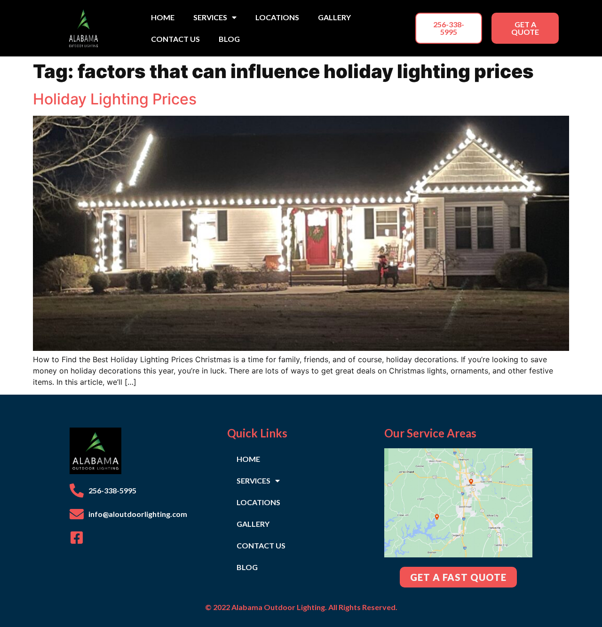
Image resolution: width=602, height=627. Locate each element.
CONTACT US (175, 38)
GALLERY (334, 17)
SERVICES (210, 17)
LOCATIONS (277, 17)
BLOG (229, 38)
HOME (162, 17)
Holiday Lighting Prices (115, 99)
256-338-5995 (112, 490)
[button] (449, 28)
